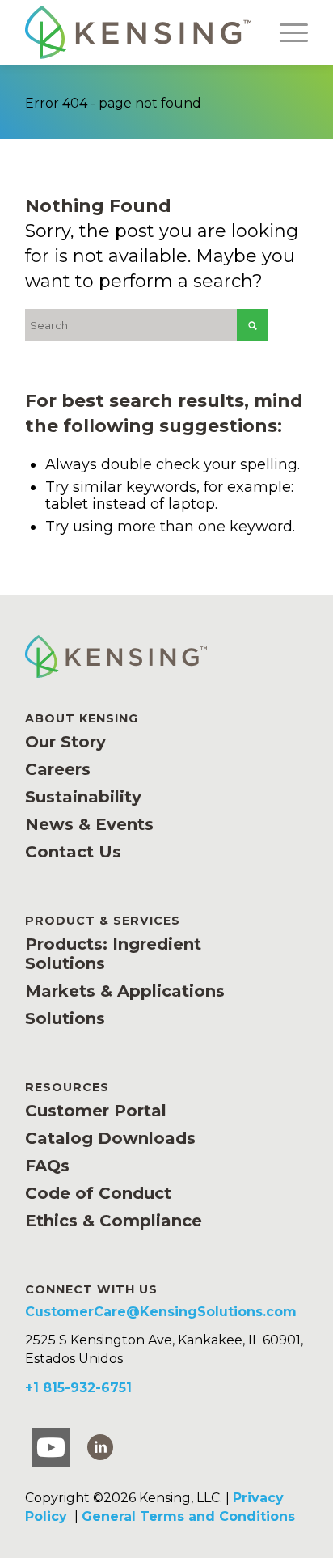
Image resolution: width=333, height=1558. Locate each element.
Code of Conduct (98, 1193)
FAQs (47, 1165)
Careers (58, 769)
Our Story (65, 741)
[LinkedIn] (100, 1446)
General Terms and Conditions (188, 1516)
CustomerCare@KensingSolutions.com (161, 1311)
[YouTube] (51, 1447)
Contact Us (73, 852)
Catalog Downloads (110, 1138)
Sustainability (83, 797)
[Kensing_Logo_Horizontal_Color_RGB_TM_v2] (138, 32)
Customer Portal (95, 1110)
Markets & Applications (125, 991)
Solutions (65, 1018)
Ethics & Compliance (113, 1220)
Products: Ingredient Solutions (113, 953)
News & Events (89, 824)
